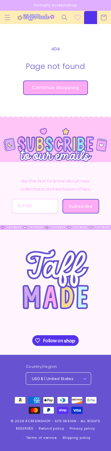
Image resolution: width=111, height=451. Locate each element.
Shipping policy (76, 437)
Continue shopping (55, 87)
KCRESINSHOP (38, 421)
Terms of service (41, 437)
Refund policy (51, 428)
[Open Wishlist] (77, 17)
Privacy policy (82, 428)
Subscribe (81, 206)
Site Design (65, 421)
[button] (7, 17)
